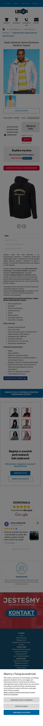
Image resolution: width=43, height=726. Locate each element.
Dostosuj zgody (21, 706)
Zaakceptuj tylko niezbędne (21, 700)
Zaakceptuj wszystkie (21, 712)
